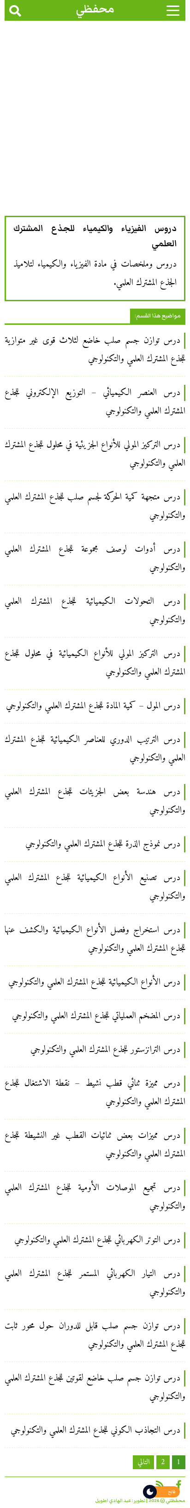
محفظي (95, 9)
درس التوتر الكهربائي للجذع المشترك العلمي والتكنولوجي (97, 1240)
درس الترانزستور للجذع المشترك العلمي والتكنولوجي (105, 1050)
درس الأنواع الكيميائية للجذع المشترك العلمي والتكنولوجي (94, 982)
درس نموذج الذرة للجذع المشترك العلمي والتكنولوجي (102, 844)
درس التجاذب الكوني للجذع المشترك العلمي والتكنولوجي (95, 1431)
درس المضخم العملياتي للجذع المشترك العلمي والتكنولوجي (96, 1016)
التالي (143, 1462)
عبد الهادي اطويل (113, 1500)
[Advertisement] (95, 120)
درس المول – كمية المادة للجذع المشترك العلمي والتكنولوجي (93, 706)
